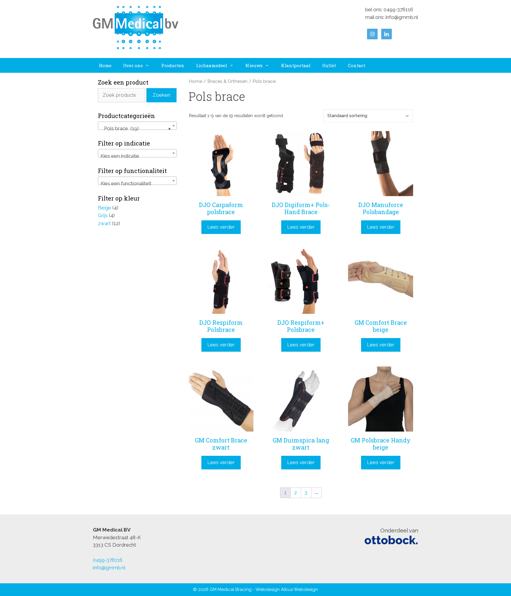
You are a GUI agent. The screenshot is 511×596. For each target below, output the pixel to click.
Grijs (103, 215)
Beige (104, 208)
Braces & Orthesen (227, 81)
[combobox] (137, 126)
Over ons (133, 65)
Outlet (329, 65)
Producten (172, 65)
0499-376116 (398, 9)
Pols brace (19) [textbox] (136, 128)
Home (105, 65)
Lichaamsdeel (211, 65)
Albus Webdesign (299, 589)
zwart (104, 223)
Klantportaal (296, 65)
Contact (356, 65)
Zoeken (161, 95)
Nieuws (254, 65)
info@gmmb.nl (402, 17)
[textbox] (137, 156)
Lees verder (221, 227)
